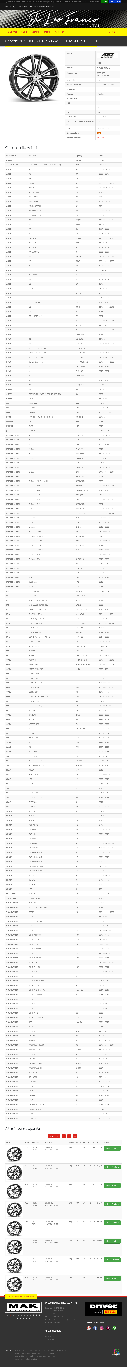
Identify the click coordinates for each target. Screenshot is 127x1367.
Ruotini (35, 32)
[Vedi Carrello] (120, 31)
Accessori (60, 32)
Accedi (112, 32)
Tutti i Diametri (54, 1136)
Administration (31, 1359)
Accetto (104, 2)
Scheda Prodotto (112, 1148)
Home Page (12, 32)
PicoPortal (28, 1356)
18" (69, 1136)
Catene (47, 32)
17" (64, 1136)
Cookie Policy (115, 2)
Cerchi (23, 32)
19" (75, 1136)
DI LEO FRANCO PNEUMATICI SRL (38, 1350)
